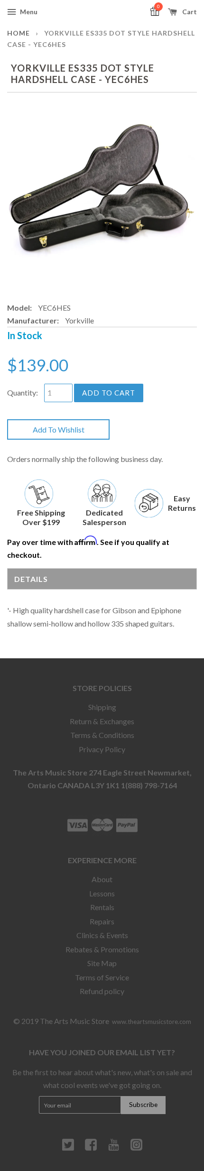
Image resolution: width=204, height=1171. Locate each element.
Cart (189, 12)
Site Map (102, 963)
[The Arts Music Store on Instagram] (136, 1148)
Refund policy (102, 991)
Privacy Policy (102, 749)
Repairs (102, 921)
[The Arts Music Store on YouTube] (114, 1148)
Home (18, 33)
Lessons (102, 893)
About (102, 879)
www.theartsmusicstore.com (151, 1021)
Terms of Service (102, 977)
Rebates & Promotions (102, 949)
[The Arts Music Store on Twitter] (68, 1148)
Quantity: (22, 392)
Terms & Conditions (102, 734)
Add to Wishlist (58, 429)
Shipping (102, 706)
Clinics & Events (102, 935)
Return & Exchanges (102, 721)
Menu (28, 12)
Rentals (102, 907)
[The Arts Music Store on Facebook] (91, 1148)
